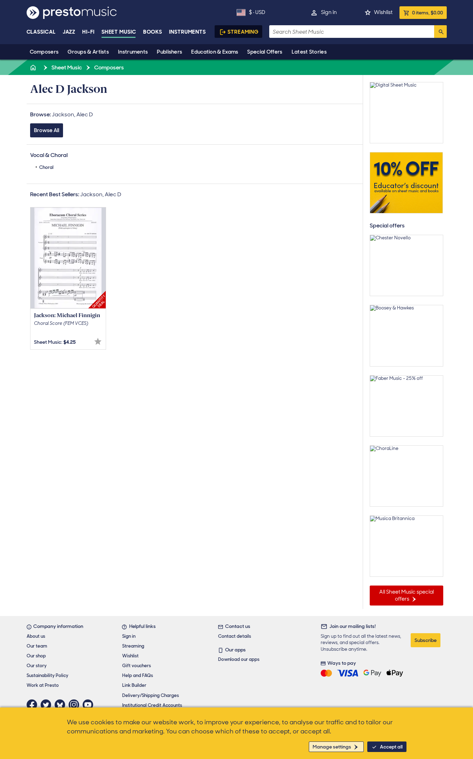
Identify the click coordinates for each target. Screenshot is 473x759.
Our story (37, 666)
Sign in (329, 12)
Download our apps (238, 659)
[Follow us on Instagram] (76, 704)
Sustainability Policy (47, 675)
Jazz (69, 31)
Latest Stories (309, 51)
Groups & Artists (88, 51)
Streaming (243, 31)
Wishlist (383, 12)
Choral (46, 167)
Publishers (169, 51)
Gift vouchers (136, 666)
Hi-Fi (88, 31)
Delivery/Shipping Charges (150, 695)
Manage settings (332, 747)
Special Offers (264, 51)
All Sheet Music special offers (406, 595)
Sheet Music (119, 31)
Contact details (234, 636)
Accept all (391, 747)
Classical (41, 31)
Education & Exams (214, 51)
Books (152, 31)
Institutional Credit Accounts (152, 705)
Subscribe (426, 640)
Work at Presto (43, 685)
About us (36, 636)
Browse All (46, 130)
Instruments (133, 51)
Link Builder (134, 685)
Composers (44, 51)
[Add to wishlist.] (97, 341)
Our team (37, 646)
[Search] (440, 31)
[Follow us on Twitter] (48, 704)
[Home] (34, 67)
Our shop (36, 656)
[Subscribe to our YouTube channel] (90, 704)
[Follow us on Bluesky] (62, 704)
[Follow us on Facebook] (34, 704)
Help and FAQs (137, 675)
